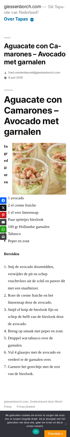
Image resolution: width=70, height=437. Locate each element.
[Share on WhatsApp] (3, 229)
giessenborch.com (22, 6)
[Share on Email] (3, 222)
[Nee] (65, 424)
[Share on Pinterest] (3, 215)
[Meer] (32, 19)
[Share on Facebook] (3, 200)
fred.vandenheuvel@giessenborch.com (34, 72)
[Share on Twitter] (3, 208)
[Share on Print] (3, 236)
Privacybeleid (26, 406)
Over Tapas (16, 19)
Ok (36, 431)
